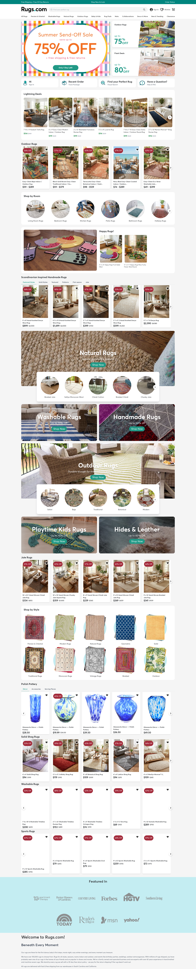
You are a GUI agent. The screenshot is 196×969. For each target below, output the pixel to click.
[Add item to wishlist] (46, 149)
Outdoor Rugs (82, 16)
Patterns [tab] (65, 282)
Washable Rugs (54, 16)
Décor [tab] (25, 689)
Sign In (156, 10)
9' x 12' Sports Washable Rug (33, 869)
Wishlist (167, 10)
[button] (170, 117)
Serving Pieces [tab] (50, 689)
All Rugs (24, 16)
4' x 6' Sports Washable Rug (63, 869)
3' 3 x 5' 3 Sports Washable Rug (155, 869)
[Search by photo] (51, 9)
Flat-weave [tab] (77, 282)
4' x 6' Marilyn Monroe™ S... (154, 774)
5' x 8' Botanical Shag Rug (93, 774)
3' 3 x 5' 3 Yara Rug (120, 822)
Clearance (171, 16)
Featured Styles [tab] (29, 282)
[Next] (171, 168)
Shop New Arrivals (98, 2)
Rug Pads (107, 16)
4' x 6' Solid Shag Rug (30, 774)
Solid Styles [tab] (43, 282)
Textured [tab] (55, 282)
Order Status (170, 2)
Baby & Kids (96, 16)
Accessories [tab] (36, 689)
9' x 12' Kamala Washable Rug (155, 822)
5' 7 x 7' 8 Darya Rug (151, 320)
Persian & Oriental (38, 16)
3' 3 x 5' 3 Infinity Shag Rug (63, 774)
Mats (117, 16)
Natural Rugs (69, 16)
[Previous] (24, 168)
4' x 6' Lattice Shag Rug (122, 774)
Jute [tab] (87, 282)
